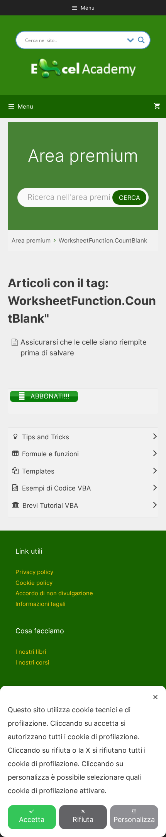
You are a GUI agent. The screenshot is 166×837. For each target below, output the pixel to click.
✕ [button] (155, 697)
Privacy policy (34, 572)
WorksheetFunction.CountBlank (103, 240)
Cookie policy (34, 582)
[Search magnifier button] (141, 40)
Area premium (31, 240)
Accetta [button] (31, 819)
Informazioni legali (40, 604)
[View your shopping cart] (157, 106)
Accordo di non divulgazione (54, 593)
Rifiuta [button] (83, 819)
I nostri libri (30, 651)
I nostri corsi (32, 662)
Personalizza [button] (134, 819)
